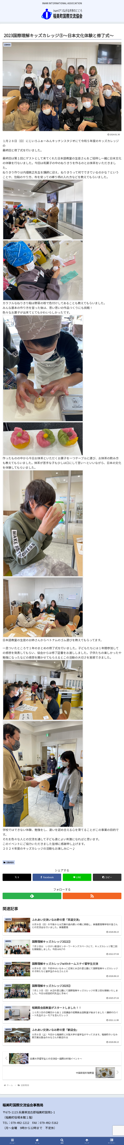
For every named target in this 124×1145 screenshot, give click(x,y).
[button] (107, 877)
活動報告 (10, 862)
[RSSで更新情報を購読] (92, 896)
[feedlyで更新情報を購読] (32, 896)
